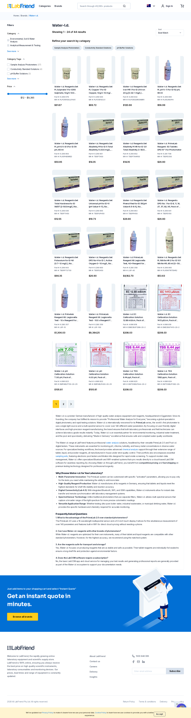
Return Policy (129, 701)
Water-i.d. (33, 15)
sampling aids (62, 456)
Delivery (93, 671)
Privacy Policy (48, 713)
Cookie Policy (101, 713)
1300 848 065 (142, 656)
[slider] (8, 94)
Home (16, 15)
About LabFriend (97, 656)
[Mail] (138, 661)
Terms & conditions (147, 701)
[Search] (124, 6)
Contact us (95, 661)
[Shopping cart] (182, 6)
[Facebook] (133, 661)
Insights (93, 677)
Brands (24, 15)
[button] (125, 6)
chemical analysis (130, 449)
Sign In (169, 6)
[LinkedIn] (143, 661)
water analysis (112, 443)
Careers (93, 666)
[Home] (23, 6)
